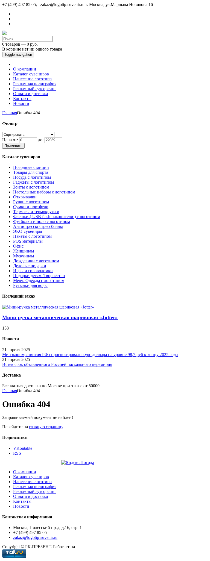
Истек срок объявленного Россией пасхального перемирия (57, 364)
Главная (9, 112)
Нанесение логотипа (32, 481)
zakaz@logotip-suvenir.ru (35, 537)
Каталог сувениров (31, 476)
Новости (21, 506)
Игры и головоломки (33, 270)
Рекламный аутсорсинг (34, 491)
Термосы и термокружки (36, 211)
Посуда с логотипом (32, 177)
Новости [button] (21, 103)
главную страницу (46, 426)
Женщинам (23, 251)
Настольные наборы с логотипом (44, 192)
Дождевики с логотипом (36, 261)
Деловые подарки (29, 265)
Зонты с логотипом (31, 187)
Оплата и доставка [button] (30, 93)
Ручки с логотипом (31, 201)
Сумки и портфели (30, 206)
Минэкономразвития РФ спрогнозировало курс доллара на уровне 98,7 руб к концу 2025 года (90, 354)
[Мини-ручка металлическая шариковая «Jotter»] (48, 307)
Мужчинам (23, 256)
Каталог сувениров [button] (31, 74)
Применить (13, 146)
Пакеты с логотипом (32, 236)
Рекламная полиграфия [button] (34, 83)
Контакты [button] (22, 98)
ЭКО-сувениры (27, 231)
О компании (24, 471)
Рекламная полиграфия (34, 486)
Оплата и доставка (30, 496)
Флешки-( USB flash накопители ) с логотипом (56, 216)
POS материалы (28, 241)
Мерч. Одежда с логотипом (38, 280)
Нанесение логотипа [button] (32, 79)
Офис (18, 246)
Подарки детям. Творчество (39, 275)
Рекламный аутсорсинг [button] (34, 88)
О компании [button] (24, 69)
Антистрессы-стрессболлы (38, 226)
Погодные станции (31, 167)
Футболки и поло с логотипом (41, 221)
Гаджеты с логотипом (33, 182)
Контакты (22, 501)
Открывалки (25, 197)
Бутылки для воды (30, 285)
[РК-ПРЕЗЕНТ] (4, 33)
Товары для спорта (30, 172)
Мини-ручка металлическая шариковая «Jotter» (60, 317)
